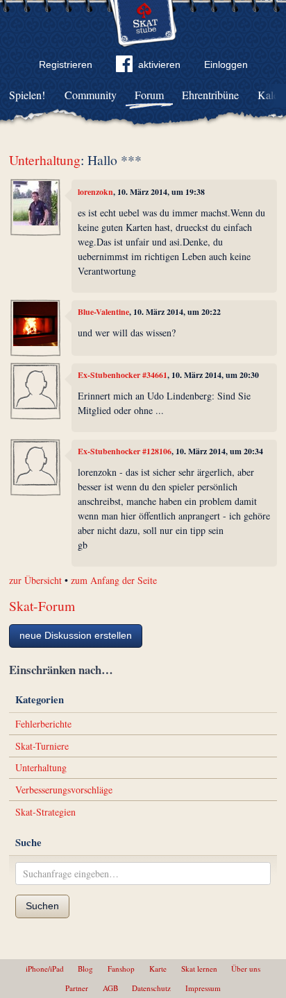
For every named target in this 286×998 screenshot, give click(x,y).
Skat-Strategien (45, 811)
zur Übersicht (35, 580)
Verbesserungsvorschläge (63, 789)
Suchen (42, 905)
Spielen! (27, 94)
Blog (85, 968)
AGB (110, 988)
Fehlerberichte (43, 723)
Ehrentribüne (210, 94)
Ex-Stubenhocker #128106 (124, 451)
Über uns (245, 968)
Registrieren (65, 64)
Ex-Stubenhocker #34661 (122, 375)
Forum (149, 94)
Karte (158, 968)
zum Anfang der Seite (114, 580)
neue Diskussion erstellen (75, 635)
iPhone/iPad (45, 968)
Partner (76, 988)
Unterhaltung (45, 159)
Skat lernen (199, 968)
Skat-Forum (42, 605)
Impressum (203, 988)
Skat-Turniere (42, 745)
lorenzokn (95, 192)
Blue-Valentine (103, 312)
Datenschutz (151, 988)
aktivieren (159, 64)
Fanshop (121, 968)
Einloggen (226, 64)
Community (91, 94)
